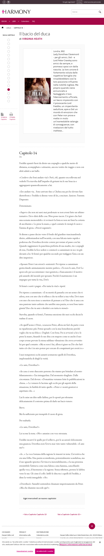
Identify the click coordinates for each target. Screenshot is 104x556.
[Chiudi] (100, 542)
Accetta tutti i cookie (45, 551)
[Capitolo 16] (8, 97)
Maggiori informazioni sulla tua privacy (76, 544)
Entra (79, 2)
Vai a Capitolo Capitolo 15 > (69, 514)
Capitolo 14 (18, 28)
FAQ (33, 21)
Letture (8, 28)
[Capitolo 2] (8, 43)
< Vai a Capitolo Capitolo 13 (34, 514)
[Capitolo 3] (8, 47)
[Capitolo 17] (8, 101)
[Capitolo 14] (8, 89)
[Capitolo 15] (8, 93)
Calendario (25, 21)
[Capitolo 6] (8, 59)
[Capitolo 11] (8, 78)
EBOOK (4, 21)
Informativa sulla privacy (25, 536)
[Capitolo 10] (8, 74)
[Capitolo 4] (8, 51)
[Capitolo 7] (8, 63)
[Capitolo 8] (8, 66)
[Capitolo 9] (8, 70)
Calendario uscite (42, 535)
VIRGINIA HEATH (32, 38)
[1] (8, 40)
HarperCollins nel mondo (8, 536)
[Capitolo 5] (8, 55)
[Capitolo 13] (8, 85)
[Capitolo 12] (8, 82)
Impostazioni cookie (25, 551)
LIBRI (14, 21)
